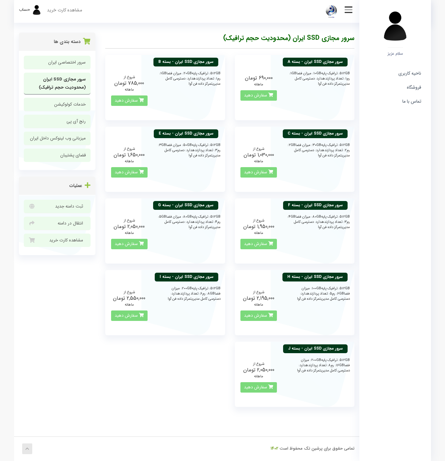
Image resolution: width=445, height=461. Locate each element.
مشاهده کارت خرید (64, 10)
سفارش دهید (256, 95)
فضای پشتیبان (73, 155)
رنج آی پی (76, 121)
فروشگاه (412, 87)
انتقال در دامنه (72, 223)
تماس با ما (411, 101)
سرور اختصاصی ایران (67, 62)
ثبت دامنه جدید (70, 206)
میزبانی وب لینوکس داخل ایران (58, 138)
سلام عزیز (395, 53)
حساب (25, 9)
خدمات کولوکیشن (70, 104)
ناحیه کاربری (409, 73)
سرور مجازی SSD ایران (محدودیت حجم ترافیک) (62, 83)
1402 (274, 448)
